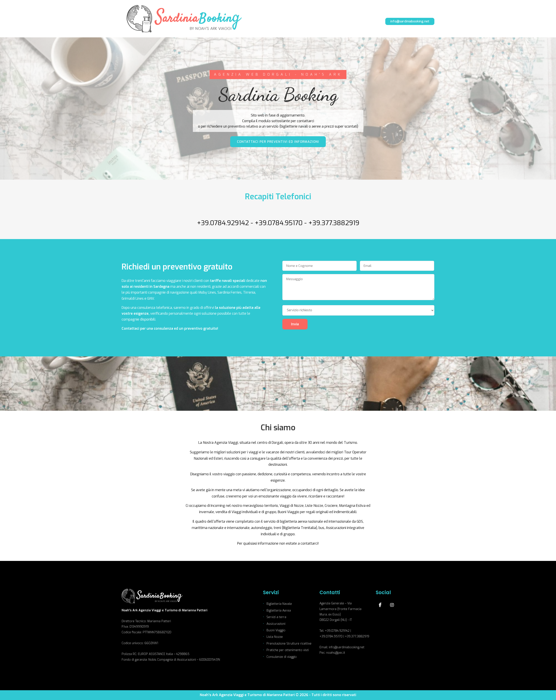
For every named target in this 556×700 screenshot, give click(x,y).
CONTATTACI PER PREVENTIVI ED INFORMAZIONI (278, 142)
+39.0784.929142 (223, 223)
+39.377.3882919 (333, 223)
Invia (295, 324)
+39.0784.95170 (279, 223)
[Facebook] (380, 605)
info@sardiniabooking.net (409, 21)
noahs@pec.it (335, 653)
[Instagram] (392, 605)
